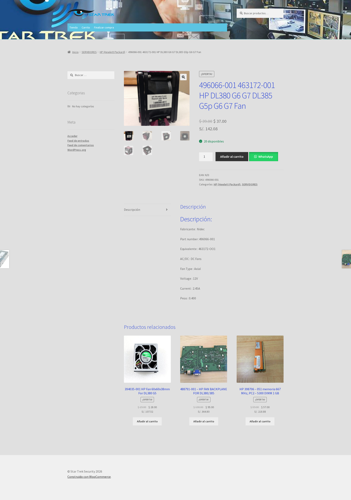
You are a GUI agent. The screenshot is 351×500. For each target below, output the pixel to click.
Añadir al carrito (232, 156)
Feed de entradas (78, 140)
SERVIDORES (89, 52)
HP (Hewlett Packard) (112, 52)
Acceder (72, 136)
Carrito (86, 27)
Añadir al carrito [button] (147, 421)
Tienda (73, 27)
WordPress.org (76, 150)
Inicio (75, 52)
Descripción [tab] (132, 210)
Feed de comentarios (80, 145)
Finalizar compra (104, 27)
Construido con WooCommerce (89, 477)
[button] (183, 77)
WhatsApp (265, 156)
